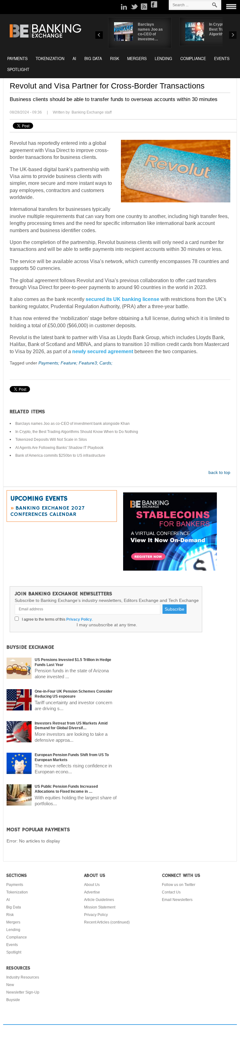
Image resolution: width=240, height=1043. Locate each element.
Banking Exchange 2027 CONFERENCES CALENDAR (47, 511)
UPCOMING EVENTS (39, 499)
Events (221, 58)
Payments (17, 58)
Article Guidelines (99, 900)
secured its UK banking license (122, 299)
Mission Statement (99, 907)
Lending (163, 58)
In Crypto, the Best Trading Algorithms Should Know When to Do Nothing (76, 432)
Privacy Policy (79, 619)
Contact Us (171, 892)
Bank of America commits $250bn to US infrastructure (60, 455)
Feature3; (89, 362)
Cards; (105, 362)
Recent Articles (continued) (107, 922)
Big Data (93, 58)
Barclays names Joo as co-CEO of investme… (150, 31)
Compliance (193, 58)
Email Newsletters (177, 900)
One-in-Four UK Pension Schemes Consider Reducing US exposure (73, 694)
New (10, 985)
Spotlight (18, 69)
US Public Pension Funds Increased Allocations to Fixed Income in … (66, 789)
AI (74, 58)
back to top (219, 472)
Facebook (154, 4)
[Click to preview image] (175, 171)
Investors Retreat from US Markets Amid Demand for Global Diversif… (71, 725)
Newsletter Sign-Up (22, 992)
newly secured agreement (102, 351)
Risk (114, 58)
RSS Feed (144, 6)
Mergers (137, 58)
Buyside (13, 1000)
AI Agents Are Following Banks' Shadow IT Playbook (59, 447)
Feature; (70, 362)
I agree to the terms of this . (56, 619)
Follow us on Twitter (178, 885)
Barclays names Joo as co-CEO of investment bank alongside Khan (72, 423)
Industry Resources (22, 977)
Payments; (49, 362)
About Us (92, 885)
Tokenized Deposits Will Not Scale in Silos (51, 439)
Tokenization (50, 58)
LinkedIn (124, 6)
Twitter (134, 6)
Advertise (92, 892)
